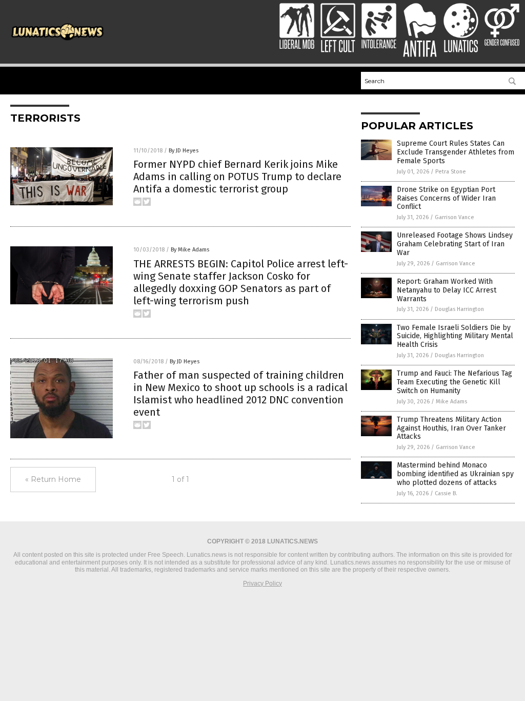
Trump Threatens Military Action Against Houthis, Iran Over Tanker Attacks (451, 428)
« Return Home (53, 479)
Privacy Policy (262, 583)
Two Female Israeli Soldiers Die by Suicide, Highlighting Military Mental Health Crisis (455, 336)
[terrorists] (57, 40)
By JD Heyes (183, 150)
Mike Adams (451, 401)
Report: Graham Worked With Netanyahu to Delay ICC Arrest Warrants (446, 290)
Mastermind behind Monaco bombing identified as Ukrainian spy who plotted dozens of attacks (455, 474)
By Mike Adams (190, 249)
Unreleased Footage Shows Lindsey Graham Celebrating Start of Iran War (455, 244)
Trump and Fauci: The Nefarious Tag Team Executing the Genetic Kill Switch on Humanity (454, 382)
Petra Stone (450, 171)
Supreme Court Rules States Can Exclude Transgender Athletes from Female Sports (455, 152)
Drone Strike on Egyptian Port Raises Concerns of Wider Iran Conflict (446, 198)
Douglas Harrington (459, 309)
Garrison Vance (454, 217)
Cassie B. (446, 493)
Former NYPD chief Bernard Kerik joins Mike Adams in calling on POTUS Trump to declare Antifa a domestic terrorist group (237, 176)
